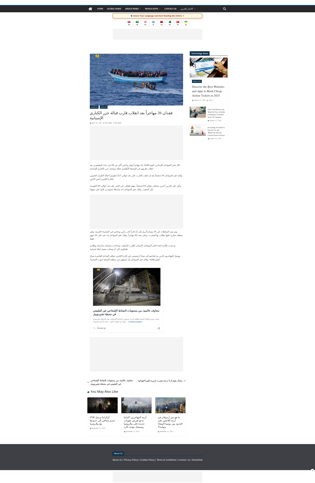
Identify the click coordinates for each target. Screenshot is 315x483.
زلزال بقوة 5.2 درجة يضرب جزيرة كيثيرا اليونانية (160, 380)
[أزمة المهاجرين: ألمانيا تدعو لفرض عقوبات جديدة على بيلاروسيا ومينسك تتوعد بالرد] (136, 399)
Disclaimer (197, 460)
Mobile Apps (151, 8)
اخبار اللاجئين (94, 107)
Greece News (132, 8)
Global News (114, 8)
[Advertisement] (157, 34)
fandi (211, 100)
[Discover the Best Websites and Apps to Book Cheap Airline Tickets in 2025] (209, 68)
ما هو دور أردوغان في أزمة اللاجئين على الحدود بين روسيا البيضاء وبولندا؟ (170, 422)
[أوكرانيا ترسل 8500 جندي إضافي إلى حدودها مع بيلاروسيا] (102, 399)
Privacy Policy (131, 460)
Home (100, 8)
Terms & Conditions (166, 460)
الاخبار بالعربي (186, 8)
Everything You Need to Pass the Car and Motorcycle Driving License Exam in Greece (216, 131)
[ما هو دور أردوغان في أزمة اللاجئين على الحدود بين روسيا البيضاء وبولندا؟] (170, 399)
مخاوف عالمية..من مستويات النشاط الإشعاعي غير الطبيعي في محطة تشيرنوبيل (112, 382)
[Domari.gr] (90, 9)
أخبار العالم (104, 107)
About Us (117, 460)
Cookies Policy (147, 460)
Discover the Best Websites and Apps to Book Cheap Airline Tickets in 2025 (208, 91)
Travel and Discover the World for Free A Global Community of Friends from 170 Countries (216, 113)
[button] (140, 9)
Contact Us (170, 8)
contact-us (184, 460)
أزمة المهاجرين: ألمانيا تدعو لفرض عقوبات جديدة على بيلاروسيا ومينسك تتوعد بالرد (135, 422)
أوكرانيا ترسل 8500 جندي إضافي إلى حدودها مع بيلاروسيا (102, 420)
